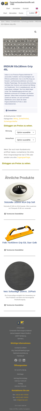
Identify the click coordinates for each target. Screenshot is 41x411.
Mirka (8, 21)
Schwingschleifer (27, 21)
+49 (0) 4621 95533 (22, 394)
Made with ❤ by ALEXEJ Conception (19, 409)
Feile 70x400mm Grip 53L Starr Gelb (19, 242)
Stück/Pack (9, 138)
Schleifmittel (15, 21)
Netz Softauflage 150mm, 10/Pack (20, 291)
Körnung (8, 131)
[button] (20, 18)
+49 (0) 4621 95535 (21, 397)
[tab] (14, 110)
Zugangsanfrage (23, 157)
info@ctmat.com (22, 400)
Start (3, 21)
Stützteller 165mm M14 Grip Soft (19, 202)
